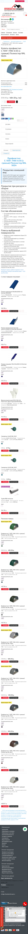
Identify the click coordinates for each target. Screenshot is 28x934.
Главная (3, 32)
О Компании (9, 32)
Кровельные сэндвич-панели (9, 857)
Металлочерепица (6, 860)
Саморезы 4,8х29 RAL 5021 (9, 436)
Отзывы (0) (6, 153)
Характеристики (16, 150)
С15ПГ (3, 810)
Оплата (3, 845)
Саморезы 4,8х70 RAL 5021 (9, 467)
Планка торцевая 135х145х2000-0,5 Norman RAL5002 (14, 364)
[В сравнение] (22, 120)
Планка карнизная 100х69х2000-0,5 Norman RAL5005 (11, 292)
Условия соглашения (7, 836)
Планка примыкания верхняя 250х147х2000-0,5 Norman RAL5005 (11, 328)
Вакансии (4, 843)
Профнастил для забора (8, 853)
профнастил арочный (11, 813)
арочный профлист (20, 810)
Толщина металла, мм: (7, 298)
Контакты (12, 34)
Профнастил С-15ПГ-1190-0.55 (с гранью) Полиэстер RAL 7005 (13, 679)
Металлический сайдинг (8, 867)
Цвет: (2, 302)
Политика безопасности (8, 834)
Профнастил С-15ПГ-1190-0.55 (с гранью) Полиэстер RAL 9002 (13, 787)
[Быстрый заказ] (17, 102)
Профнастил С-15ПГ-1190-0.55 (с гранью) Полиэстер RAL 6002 (13, 534)
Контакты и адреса (20, 1)
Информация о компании (8, 831)
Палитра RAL (5, 829)
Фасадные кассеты (6, 869)
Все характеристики (6, 86)
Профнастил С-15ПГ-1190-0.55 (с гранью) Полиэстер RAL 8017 (13, 751)
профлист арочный (21, 813)
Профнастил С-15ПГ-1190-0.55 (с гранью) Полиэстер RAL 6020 (13, 606)
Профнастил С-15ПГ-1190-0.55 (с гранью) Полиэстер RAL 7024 (13, 715)
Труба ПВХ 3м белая (7, 498)
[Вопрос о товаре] (18, 120)
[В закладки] (20, 120)
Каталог (15, 32)
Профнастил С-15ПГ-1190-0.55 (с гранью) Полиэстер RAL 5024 (14, 162)
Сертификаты (5, 838)
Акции (17, 34)
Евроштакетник (6, 866)
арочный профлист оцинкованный (17, 818)
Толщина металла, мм (6, 107)
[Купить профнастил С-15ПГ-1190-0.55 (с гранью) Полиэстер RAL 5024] (14, 69)
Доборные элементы (7, 871)
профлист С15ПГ (14, 819)
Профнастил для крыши (7, 852)
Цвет (2, 112)
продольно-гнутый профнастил (9, 812)
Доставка (20, 32)
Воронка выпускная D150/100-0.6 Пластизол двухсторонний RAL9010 (11, 401)
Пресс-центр (5, 846)
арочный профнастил (11, 810)
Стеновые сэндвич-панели (8, 858)
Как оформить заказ (7, 841)
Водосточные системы (7, 872)
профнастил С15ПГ (5, 819)
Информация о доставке (8, 833)
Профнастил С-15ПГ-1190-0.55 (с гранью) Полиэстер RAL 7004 (13, 642)
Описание (6, 150)
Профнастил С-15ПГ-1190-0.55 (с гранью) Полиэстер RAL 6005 (13, 570)
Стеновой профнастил (7, 855)
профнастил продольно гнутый (8, 815)
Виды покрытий (5, 34)
